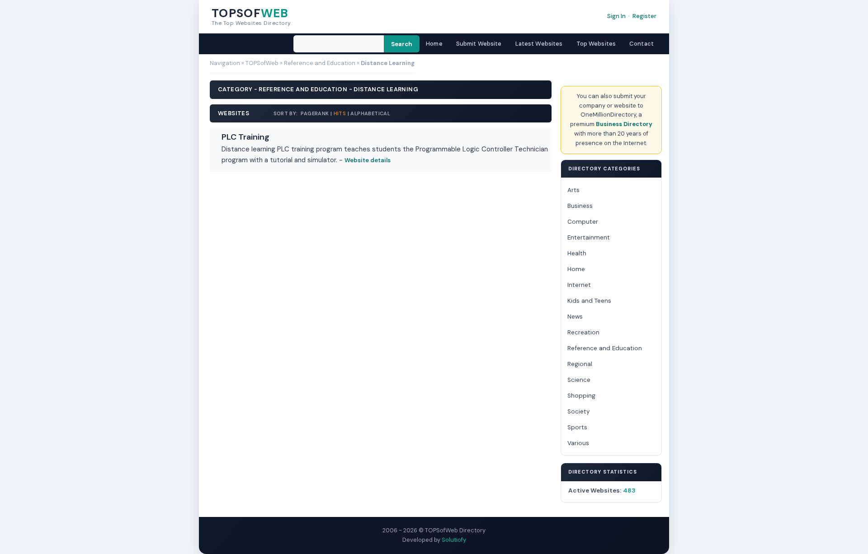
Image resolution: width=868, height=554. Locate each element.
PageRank (314, 113)
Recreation (583, 332)
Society (578, 411)
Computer (582, 221)
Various (578, 443)
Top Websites (596, 43)
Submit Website (479, 43)
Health (576, 253)
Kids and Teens (589, 301)
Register (644, 16)
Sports (577, 427)
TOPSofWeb (261, 63)
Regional (579, 364)
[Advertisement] (380, 196)
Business (580, 206)
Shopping (581, 395)
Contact (641, 43)
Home (434, 43)
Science (578, 380)
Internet (579, 285)
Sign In (616, 16)
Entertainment (588, 237)
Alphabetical (370, 113)
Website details (367, 160)
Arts (573, 190)
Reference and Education (319, 63)
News (575, 316)
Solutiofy (454, 540)
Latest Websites (539, 43)
